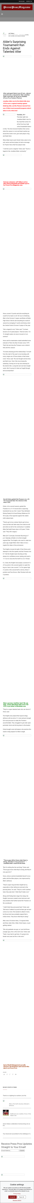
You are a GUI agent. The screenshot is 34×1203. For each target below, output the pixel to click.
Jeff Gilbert (11, 33)
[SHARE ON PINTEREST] (13, 1074)
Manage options (17, 1200)
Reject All (21, 1197)
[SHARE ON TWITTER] (4, 1074)
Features (23, 36)
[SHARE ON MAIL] (15, 1074)
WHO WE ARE (21, 1)
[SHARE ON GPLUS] (10, 1074)
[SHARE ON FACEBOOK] (7, 1074)
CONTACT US (29, 1)
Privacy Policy (17, 1193)
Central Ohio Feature (16, 36)
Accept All (12, 1197)
